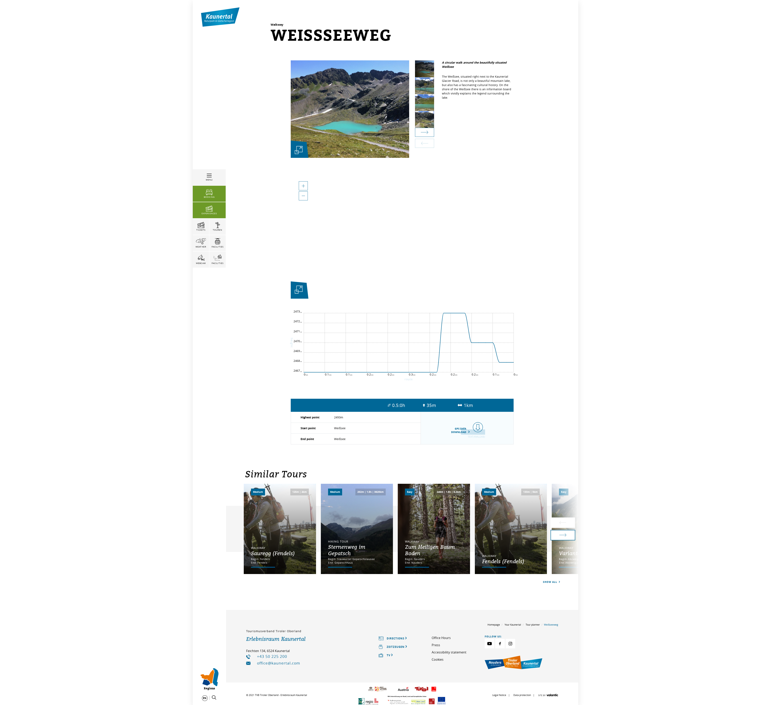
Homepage (493, 624)
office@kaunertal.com (278, 663)
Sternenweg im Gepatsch (346, 550)
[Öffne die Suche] (214, 697)
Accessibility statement (449, 652)
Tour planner (533, 624)
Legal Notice (499, 695)
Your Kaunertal (513, 624)
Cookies (438, 659)
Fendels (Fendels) (503, 561)
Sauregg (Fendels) (273, 553)
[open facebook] (500, 643)
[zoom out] (303, 195)
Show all (550, 582)
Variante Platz (576, 553)
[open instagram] (510, 643)
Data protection (522, 695)
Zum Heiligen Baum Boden (430, 550)
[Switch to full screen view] (299, 291)
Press (436, 645)
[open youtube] (489, 643)
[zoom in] (303, 185)
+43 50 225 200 (272, 656)
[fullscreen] (299, 150)
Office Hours (441, 638)
